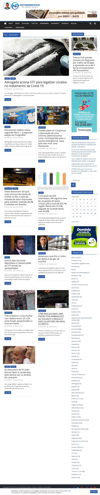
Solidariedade (75, 450)
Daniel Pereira (19, 89)
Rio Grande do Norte (78, 429)
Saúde (17, 23)
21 (95, 210)
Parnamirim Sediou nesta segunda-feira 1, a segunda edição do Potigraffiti (18, 132)
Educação (25, 23)
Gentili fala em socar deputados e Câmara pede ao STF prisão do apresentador (17, 264)
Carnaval (74, 288)
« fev (73, 222)
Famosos (74, 350)
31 (80, 217)
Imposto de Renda (77, 374)
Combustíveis (75, 306)
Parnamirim (44, 23)
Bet (72, 269)
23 (77, 213)
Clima (73, 300)
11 (84, 206)
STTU (73, 453)
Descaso (74, 323)
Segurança (55, 23)
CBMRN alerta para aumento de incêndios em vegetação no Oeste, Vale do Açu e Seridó (84, 171)
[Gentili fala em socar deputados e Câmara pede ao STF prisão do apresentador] (19, 236)
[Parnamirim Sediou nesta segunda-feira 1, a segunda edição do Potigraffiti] (19, 107)
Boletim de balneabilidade (79, 272)
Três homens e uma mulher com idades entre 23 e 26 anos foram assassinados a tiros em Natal (18, 319)
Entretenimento (76, 335)
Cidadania (74, 291)
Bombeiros (75, 276)
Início (11, 23)
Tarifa (73, 459)
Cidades (73, 294)
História (73, 371)
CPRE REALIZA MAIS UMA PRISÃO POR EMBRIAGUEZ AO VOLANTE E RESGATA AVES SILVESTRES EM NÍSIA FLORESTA (51, 319)
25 (84, 213)
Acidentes (74, 260)
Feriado (73, 356)
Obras (73, 402)
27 (91, 213)
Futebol (73, 362)
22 (73, 213)
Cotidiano (74, 312)
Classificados (75, 297)
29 (73, 217)
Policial (74, 23)
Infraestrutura (75, 377)
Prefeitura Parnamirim (78, 420)
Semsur (73, 444)
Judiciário (74, 387)
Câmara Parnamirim (77, 285)
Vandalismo (75, 474)
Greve (73, 368)
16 (77, 210)
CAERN (73, 282)
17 (80, 210)
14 (95, 206)
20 (91, 210)
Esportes (74, 341)
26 (88, 213)
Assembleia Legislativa (78, 263)
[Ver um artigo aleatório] (95, 23)
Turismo (74, 468)
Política (35, 23)
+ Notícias (8, 27)
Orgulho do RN (76, 405)
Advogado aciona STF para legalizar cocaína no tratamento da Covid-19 (35, 84)
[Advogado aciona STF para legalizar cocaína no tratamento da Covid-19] (36, 40)
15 (73, 210)
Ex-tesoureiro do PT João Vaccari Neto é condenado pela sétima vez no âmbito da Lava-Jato (17, 373)
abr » (77, 222)
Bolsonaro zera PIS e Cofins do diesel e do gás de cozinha (52, 259)
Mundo (73, 396)
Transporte (75, 465)
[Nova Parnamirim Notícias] (5, 23)
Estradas (74, 344)
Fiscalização (75, 359)
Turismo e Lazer (76, 471)
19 (88, 210)
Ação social (75, 257)
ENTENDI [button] (93, 491)
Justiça (7, 78)
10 (80, 206)
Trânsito (74, 462)
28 (95, 213)
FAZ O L (74, 353)
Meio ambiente (76, 393)
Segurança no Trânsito (78, 441)
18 (84, 210)
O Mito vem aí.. (76, 399)
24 (80, 213)
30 (77, 217)
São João (74, 432)
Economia (42, 127)
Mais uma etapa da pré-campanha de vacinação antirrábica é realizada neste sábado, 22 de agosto (83, 145)
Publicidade (20, 27)
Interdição (74, 381)
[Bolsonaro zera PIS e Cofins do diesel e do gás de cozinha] (53, 236)
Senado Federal (76, 447)
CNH (72, 303)
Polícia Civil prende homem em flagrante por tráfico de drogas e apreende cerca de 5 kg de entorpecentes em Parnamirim (84, 64)
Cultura (7, 127)
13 (91, 206)
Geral (73, 365)
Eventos (74, 347)
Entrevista (74, 338)
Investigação (75, 384)
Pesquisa (74, 411)
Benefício (74, 266)
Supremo (74, 456)
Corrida (73, 309)
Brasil (73, 279)
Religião (73, 426)
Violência (64, 23)
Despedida (74, 326)
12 (88, 206)
